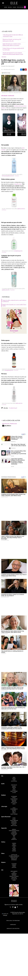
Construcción (14, 852)
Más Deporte (14, 820)
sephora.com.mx (20, 208)
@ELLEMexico (7, 425)
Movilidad (14, 872)
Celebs (14, 7)
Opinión (14, 847)
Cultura (14, 790)
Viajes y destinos (14, 796)
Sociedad (14, 848)
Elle (2, 773)
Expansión (4, 825)
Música (14, 810)
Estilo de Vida (14, 800)
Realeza (14, 783)
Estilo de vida (20, 7)
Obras (14, 833)
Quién (2, 781)
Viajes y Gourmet (14, 788)
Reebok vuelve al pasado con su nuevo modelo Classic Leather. (14, 305)
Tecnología (14, 831)
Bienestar (14, 798)
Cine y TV (14, 809)
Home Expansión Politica (14, 828)
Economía (14, 829)
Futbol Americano (14, 818)
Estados (14, 845)
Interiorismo (14, 857)
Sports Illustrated (5, 814)
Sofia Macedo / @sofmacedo (9, 423)
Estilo (14, 805)
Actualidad (14, 861)
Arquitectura (14, 856)
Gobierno (14, 840)
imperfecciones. (18, 184)
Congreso (14, 843)
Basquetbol (14, 819)
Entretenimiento (14, 806)
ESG (14, 834)
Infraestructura (14, 854)
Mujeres (14, 835)
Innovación (14, 875)
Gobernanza (14, 871)
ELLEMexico (10, 905)
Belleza (10, 7)
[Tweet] (23, 70)
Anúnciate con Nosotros (13, 926)
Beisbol (14, 816)
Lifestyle (14, 821)
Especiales (14, 864)
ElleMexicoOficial (18, 904)
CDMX (14, 844)
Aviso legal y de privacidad (13, 918)
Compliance (13, 922)
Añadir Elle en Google (6, 72)
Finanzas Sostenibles (14, 873)
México (14, 842)
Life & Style (4, 804)
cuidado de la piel (13, 408)
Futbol (14, 815)
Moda (5, 7)
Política (3, 839)
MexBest (3, 792)
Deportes (14, 807)
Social (14, 870)
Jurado (14, 801)
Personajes (14, 797)
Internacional (14, 830)
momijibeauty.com (18, 251)
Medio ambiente (14, 868)
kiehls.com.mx (19, 403)
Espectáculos (14, 782)
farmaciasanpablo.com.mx (7, 175)
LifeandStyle (14, 837)
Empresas (14, 826)
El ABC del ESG (14, 876)
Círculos (14, 785)
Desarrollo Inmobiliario (14, 853)
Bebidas (14, 795)
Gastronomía (14, 793)
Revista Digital (14, 331)
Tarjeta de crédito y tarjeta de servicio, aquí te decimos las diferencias (14, 301)
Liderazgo (14, 862)
